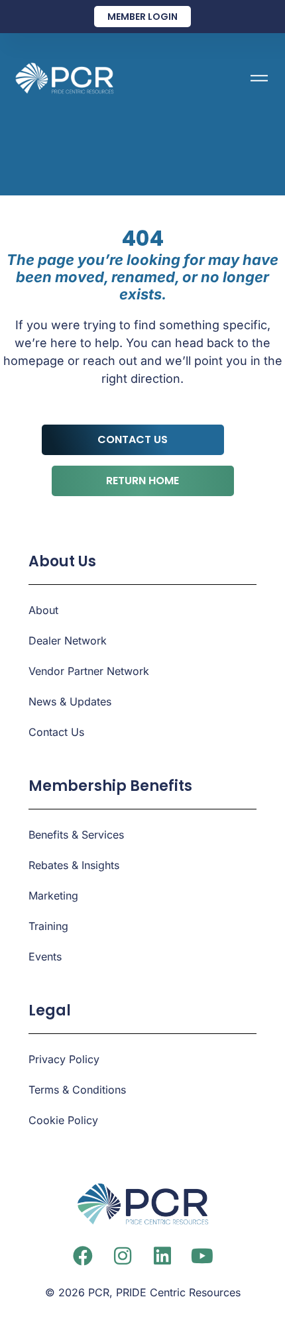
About (43, 610)
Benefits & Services (76, 834)
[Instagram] (123, 1256)
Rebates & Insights (73, 865)
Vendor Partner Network (88, 671)
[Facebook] (83, 1256)
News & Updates (69, 701)
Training (48, 926)
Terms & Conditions (77, 1089)
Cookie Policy (63, 1120)
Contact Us (56, 732)
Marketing (53, 895)
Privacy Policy (63, 1059)
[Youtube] (202, 1256)
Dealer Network (67, 640)
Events (45, 956)
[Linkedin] (162, 1256)
